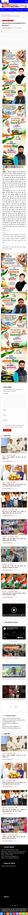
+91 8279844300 (10, 724)
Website (5, 420)
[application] (14, 610)
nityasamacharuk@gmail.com (7, 461)
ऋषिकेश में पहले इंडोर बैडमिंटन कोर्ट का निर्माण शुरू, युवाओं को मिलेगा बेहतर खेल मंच (14, 527)
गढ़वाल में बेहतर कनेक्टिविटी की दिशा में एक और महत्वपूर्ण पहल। (14, 445)
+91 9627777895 (9, 854)
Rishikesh (4, 20)
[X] (6, 167)
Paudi (3, 455)
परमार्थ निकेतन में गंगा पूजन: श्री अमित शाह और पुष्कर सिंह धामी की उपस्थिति (13, 247)
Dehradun (4, 591)
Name (5, 409)
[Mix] (19, 167)
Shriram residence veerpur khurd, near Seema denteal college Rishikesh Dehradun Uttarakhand (13, 721)
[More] (4, 169)
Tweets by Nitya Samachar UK (8, 866)
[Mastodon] (17, 167)
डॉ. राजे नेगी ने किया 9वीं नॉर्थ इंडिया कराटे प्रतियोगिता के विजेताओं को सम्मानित (14, 554)
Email (4, 415)
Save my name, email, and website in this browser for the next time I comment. (14, 426)
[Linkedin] (11, 167)
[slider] (13, 615)
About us (3, 9)
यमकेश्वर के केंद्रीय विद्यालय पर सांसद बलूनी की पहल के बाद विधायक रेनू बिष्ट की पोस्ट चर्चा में (14, 472)
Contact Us (11, 9)
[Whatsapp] (22, 167)
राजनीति (14, 455)
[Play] (4, 615)
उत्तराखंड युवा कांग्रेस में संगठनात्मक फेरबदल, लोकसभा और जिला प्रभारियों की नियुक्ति (14, 581)
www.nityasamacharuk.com (14, 728)
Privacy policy (19, 9)
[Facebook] (4, 167)
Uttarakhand (10, 20)
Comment (6, 393)
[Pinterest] (14, 167)
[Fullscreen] (24, 615)
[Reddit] (9, 167)
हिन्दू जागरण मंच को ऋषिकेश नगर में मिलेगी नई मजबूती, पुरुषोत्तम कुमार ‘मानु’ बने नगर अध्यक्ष (14, 500)
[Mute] (21, 615)
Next (15, 641)
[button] (14, 610)
